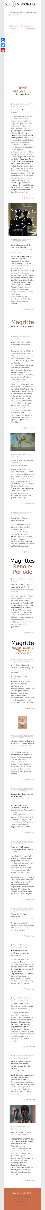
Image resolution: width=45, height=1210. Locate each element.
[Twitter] (3, 45)
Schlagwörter (26, 26)
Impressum (25, 1199)
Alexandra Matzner (19, 104)
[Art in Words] (19, 4)
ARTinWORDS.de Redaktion (23, 659)
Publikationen (18, 1196)
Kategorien (14, 26)
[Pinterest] (3, 50)
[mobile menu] (37, 4)
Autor (14, 28)
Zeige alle (31, 28)
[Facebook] (3, 40)
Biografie (27, 1196)
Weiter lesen (30, 198)
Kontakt (17, 1199)
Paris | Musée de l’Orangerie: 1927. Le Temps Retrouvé (21, 1133)
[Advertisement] (22, 58)
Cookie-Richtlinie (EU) (22, 1201)
